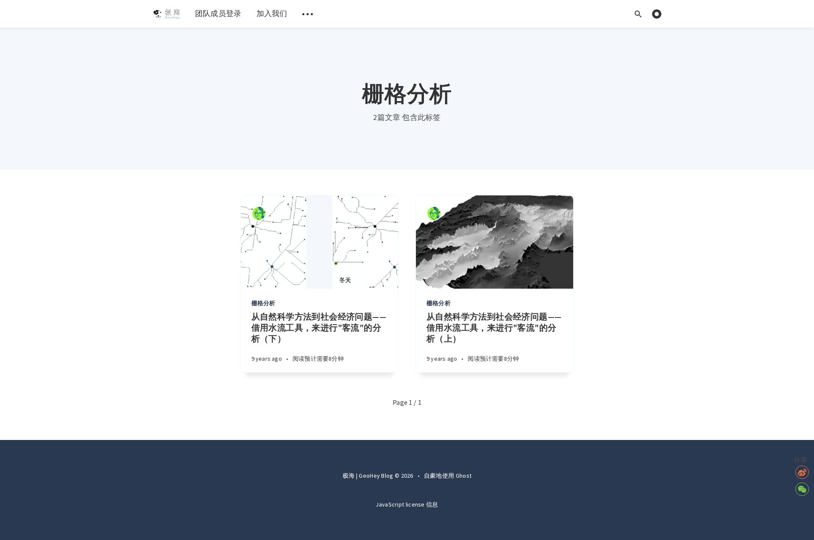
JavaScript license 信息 (407, 504)
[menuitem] (166, 13)
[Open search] (638, 13)
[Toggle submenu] (307, 13)
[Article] (319, 242)
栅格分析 (263, 303)
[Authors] (258, 213)
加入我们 (271, 13)
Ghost (464, 475)
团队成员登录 (218, 13)
